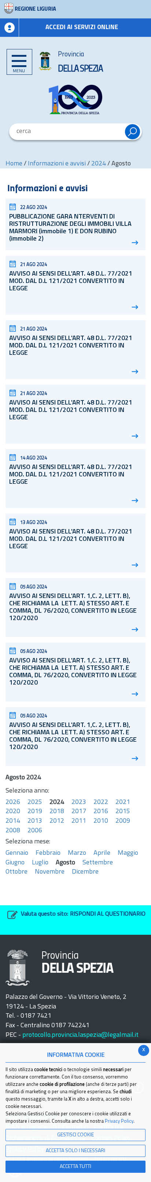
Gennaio (16, 853)
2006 (34, 831)
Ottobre (16, 872)
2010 (100, 821)
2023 (78, 802)
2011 (78, 821)
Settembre (97, 863)
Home (13, 164)
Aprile (101, 853)
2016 (100, 811)
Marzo (77, 853)
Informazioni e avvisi (57, 164)
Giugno (15, 863)
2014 (12, 821)
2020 (12, 811)
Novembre (50, 872)
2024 (98, 164)
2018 (56, 811)
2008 (12, 831)
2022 (100, 802)
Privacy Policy (119, 1121)
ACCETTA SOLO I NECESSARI (75, 1151)
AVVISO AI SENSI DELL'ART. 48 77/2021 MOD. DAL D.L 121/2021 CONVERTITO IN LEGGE (70, 281)
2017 (78, 811)
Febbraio (48, 853)
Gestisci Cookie (75, 1135)
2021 (122, 802)
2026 (12, 802)
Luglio (40, 863)
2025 (34, 802)
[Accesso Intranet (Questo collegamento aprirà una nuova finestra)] (9, 27)
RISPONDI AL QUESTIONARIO (108, 914)
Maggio (128, 853)
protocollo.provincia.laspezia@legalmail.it (80, 1035)
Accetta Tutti (75, 1166)
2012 (56, 821)
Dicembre (85, 872)
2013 (34, 821)
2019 (34, 811)
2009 (122, 821)
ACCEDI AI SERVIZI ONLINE (81, 27)
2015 (122, 811)
